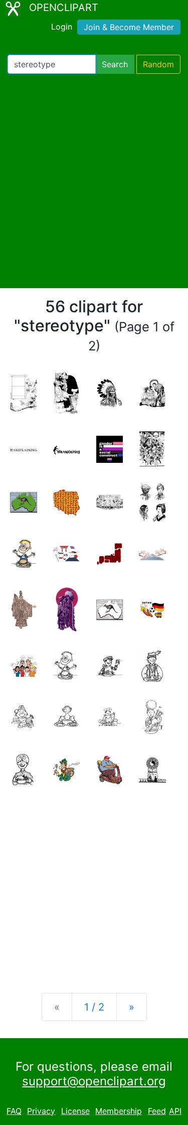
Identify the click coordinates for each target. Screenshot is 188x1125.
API (175, 1111)
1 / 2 (94, 1007)
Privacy (41, 1111)
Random (158, 64)
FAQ (14, 1111)
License (75, 1111)
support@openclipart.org (94, 1081)
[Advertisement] (94, 181)
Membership (118, 1111)
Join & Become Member (129, 27)
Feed (157, 1111)
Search (115, 64)
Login (61, 27)
